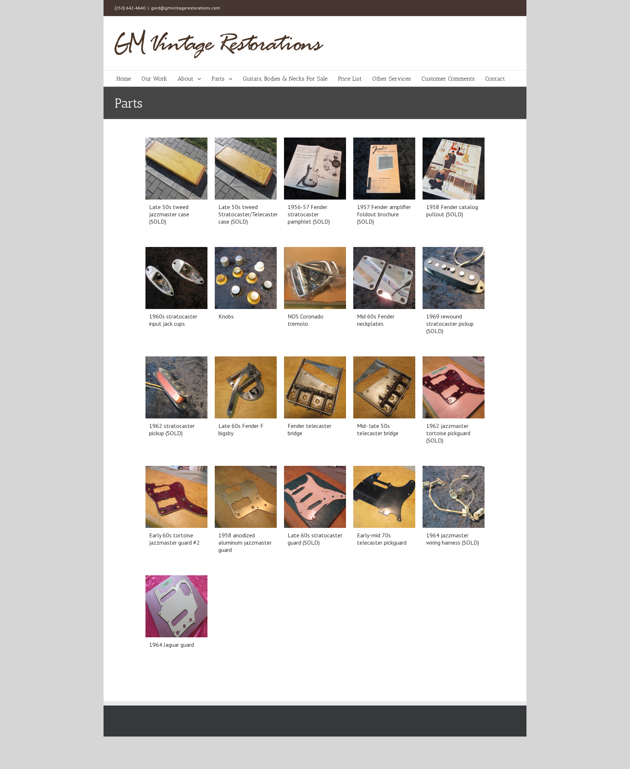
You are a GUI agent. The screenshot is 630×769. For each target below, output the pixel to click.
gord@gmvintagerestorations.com (185, 8)
